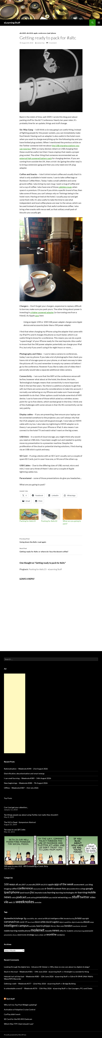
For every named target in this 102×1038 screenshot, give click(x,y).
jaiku (34, 926)
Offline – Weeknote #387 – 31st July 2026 (21, 788)
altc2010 (44, 885)
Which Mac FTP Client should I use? (18, 1024)
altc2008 (29, 885)
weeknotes (25, 901)
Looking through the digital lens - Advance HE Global (25, 967)
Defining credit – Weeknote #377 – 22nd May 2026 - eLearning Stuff (32, 983)
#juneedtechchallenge (13, 918)
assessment (79, 884)
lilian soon (60, 926)
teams (37, 935)
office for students (66, 931)
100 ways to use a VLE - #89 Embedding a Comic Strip (26, 866)
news (7, 897)
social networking (60, 897)
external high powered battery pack (36, 158)
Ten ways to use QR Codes (14, 829)
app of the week (64, 884)
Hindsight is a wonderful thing (76, 972)
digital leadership (77, 922)
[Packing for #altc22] (50, 514)
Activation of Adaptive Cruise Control (19, 1009)
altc (36, 919)
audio (86, 885)
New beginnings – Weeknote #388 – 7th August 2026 (26, 783)
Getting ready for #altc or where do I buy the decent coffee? (44, 550)
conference (42, 33)
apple (36, 33)
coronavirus (11, 921)
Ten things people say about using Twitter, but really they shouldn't (31, 815)
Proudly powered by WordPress (15, 1035)
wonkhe (51, 934)
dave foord (31, 922)
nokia (13, 897)
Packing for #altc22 (49, 521)
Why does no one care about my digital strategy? (70, 967)
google (89, 888)
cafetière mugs (65, 187)
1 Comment (52, 43)
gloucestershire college (76, 889)
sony (70, 898)
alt (17, 884)
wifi (45, 935)
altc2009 (23, 33)
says (37, 315)
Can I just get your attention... (16, 807)
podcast (21, 897)
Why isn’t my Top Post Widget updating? (20, 1005)
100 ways (9, 884)
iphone (53, 33)
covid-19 (23, 922)
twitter (84, 897)
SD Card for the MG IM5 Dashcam (18, 1019)
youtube (38, 902)
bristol (78, 918)
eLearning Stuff (12, 22)
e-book (49, 888)
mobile (92, 892)
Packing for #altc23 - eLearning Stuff (45, 569)
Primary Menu (99, 22)
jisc (32, 892)
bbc (61, 918)
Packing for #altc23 (28, 521)
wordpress (61, 935)
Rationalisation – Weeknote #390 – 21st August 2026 (26, 769)
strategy (30, 934)
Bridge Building (69, 983)
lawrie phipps (43, 925)
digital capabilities (65, 922)
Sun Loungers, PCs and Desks (80, 988)
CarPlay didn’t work (12, 1014)
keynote (38, 892)
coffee (14, 888)
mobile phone (24, 930)
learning (51, 892)
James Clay (40, 43)
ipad (48, 33)
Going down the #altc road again (33, 540)
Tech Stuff (10, 999)
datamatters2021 (38, 889)
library (53, 926)
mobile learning (10, 930)
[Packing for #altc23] (29, 514)
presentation (42, 897)
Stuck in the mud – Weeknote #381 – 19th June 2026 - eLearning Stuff (32, 972)
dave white (40, 922)
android (40, 918)
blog (91, 884)
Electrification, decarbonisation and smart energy (24, 773)
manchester (76, 926)
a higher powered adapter (42, 312)
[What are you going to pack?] (72, 514)
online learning (79, 931)
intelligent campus (16, 925)
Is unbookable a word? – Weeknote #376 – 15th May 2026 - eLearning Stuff (34, 988)
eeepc (92, 922)
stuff (75, 896)
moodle (48, 930)
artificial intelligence (51, 918)
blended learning (69, 918)
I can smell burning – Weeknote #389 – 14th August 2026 (27, 778)
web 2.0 (12, 902)
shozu (15, 935)
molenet (37, 930)
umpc (41, 935)
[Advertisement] (14, 713)
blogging (7, 889)
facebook (57, 889)
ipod (30, 926)
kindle (44, 893)
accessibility (30, 918)
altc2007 (22, 884)
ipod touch (25, 892)
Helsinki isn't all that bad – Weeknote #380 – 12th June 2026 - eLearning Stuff (35, 976)
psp (50, 897)
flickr (64, 888)
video (92, 897)
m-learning (81, 892)
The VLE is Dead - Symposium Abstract (20, 822)
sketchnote (21, 935)
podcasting (31, 897)
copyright (85, 919)
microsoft (84, 926)
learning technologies (65, 892)
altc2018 (30, 33)
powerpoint (88, 931)
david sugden (52, 922)
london (68, 925)
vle (6, 902)
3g (25, 918)
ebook (86, 921)
